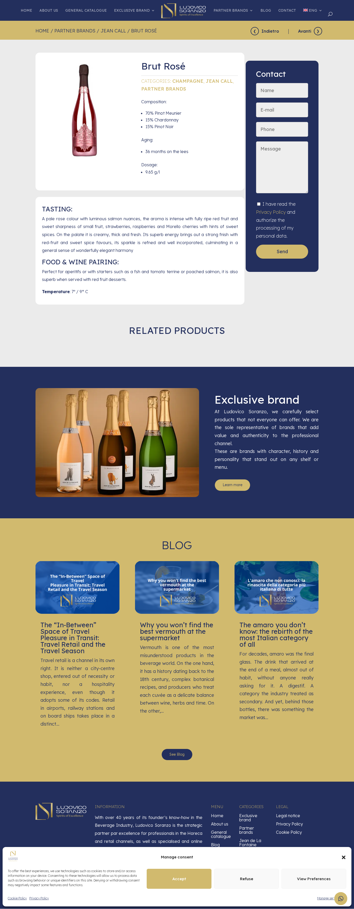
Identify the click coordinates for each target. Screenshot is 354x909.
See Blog (177, 754)
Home (26, 11)
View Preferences (314, 878)
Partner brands (231, 11)
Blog (265, 11)
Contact (287, 11)
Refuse (246, 878)
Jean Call (113, 31)
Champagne (187, 81)
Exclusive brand (132, 11)
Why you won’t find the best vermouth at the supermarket (176, 631)
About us (48, 11)
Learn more (232, 485)
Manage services (329, 898)
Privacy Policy (39, 898)
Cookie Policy (17, 898)
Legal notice (288, 815)
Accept (179, 878)
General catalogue (86, 11)
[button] (343, 857)
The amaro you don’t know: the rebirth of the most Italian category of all (276, 634)
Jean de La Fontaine (250, 842)
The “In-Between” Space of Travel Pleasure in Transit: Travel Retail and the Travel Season (72, 638)
